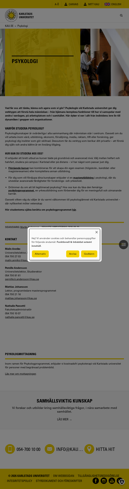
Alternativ (40, 253)
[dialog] (64, 244)
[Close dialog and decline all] (96, 231)
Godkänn (89, 253)
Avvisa (72, 253)
